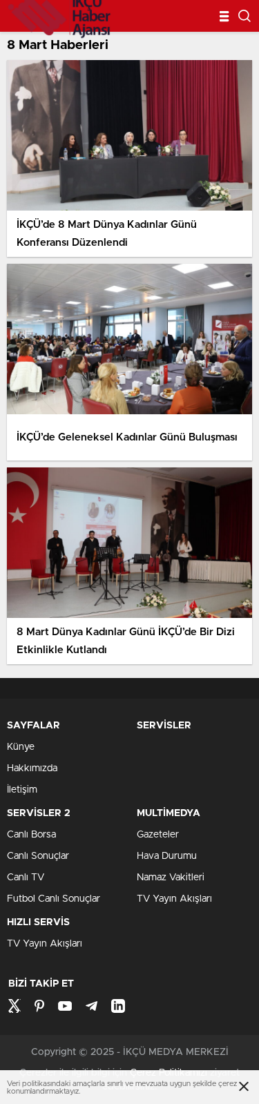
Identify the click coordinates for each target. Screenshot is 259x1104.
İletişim (22, 790)
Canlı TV (25, 877)
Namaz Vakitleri (170, 877)
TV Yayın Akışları (174, 899)
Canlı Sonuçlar (38, 856)
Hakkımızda (32, 768)
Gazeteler (158, 835)
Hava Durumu (167, 856)
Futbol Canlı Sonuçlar (53, 899)
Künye (21, 747)
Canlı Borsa (31, 835)
